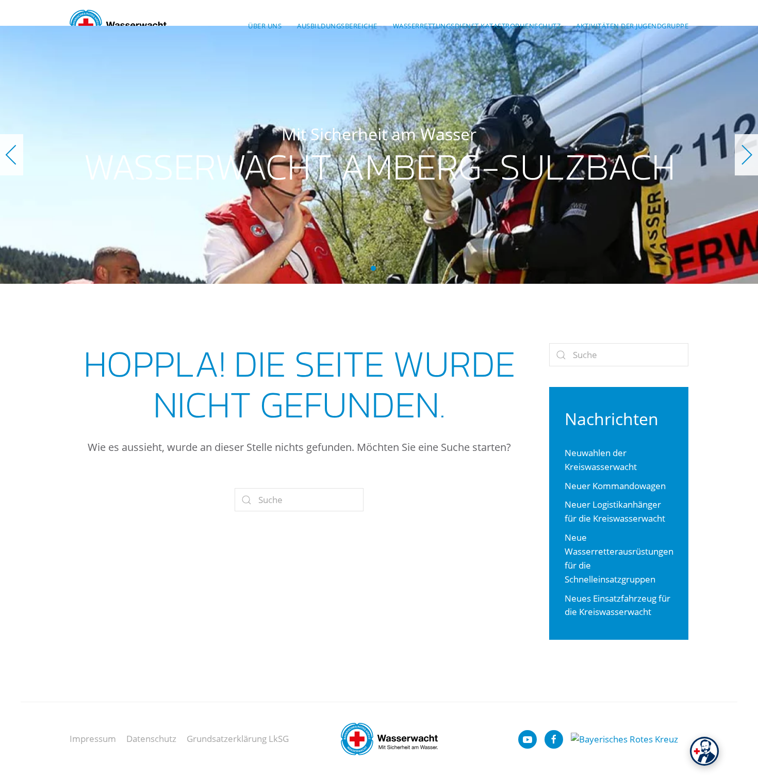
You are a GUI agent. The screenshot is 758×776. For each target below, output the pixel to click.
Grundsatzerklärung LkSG (238, 739)
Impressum (93, 739)
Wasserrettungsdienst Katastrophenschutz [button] (477, 25)
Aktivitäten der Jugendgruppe (632, 25)
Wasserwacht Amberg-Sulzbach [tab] (373, 268)
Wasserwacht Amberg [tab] (384, 268)
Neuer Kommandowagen (615, 486)
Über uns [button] (265, 25)
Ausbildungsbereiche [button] (337, 25)
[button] (11, 154)
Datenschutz (151, 739)
